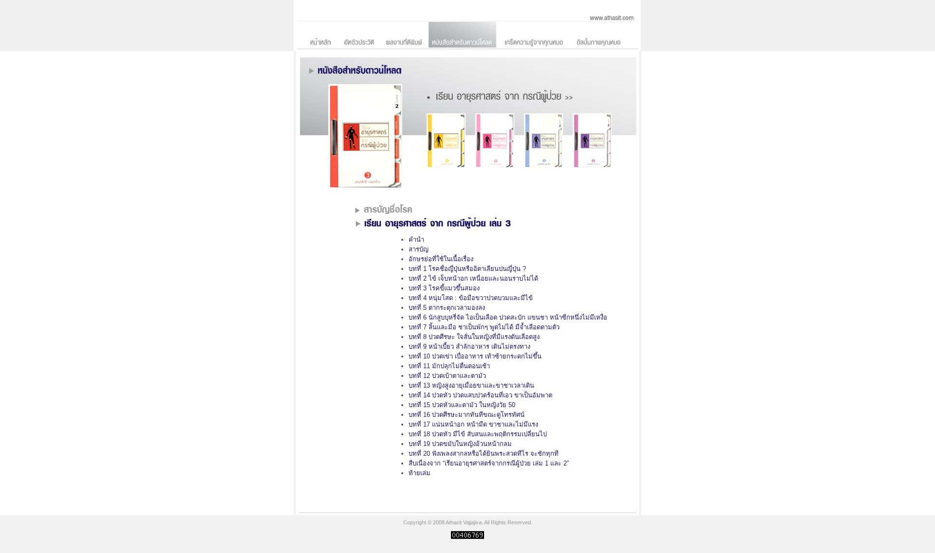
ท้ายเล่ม (419, 473)
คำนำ (416, 239)
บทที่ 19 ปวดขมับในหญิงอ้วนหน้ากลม (460, 443)
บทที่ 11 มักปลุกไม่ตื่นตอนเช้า (449, 366)
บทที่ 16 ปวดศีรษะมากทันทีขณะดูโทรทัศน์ (466, 414)
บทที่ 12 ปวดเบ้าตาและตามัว (447, 375)
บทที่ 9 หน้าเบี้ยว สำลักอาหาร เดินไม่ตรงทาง (469, 346)
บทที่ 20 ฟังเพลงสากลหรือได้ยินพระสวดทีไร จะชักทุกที (484, 453)
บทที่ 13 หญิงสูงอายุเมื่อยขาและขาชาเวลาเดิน (471, 385)
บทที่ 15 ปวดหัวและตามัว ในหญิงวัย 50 (462, 405)
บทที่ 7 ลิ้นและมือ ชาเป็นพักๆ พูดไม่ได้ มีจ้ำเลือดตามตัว (484, 327)
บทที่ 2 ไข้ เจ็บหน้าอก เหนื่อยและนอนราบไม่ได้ (473, 278)
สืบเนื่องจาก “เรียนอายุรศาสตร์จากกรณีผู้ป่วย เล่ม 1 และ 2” (489, 463)
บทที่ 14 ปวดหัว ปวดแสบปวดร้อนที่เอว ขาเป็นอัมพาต (480, 395)
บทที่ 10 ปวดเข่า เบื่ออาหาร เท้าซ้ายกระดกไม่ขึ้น (475, 356)
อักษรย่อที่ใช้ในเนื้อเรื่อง (441, 259)
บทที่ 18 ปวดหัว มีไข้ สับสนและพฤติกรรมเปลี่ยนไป (478, 434)
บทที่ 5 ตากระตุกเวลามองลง (447, 307)
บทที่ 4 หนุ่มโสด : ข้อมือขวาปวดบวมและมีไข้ (471, 298)
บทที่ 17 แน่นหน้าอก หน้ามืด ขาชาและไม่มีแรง (473, 424)
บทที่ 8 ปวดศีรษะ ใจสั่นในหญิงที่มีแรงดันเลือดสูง (474, 336)
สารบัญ (419, 249)
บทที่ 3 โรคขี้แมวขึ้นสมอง (444, 288)
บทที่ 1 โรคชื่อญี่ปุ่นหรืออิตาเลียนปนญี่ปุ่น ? (467, 268)
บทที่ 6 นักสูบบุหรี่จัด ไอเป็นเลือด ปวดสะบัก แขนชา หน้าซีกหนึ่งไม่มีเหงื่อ (508, 317)
